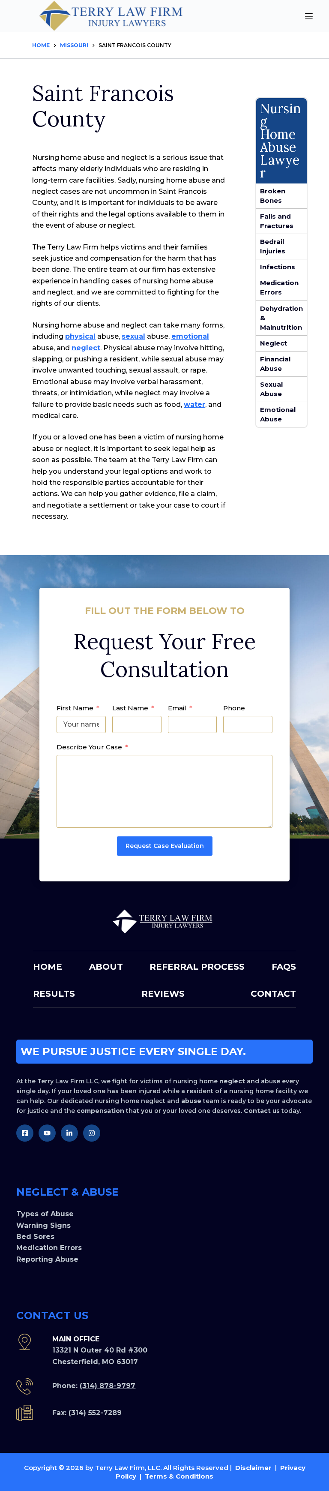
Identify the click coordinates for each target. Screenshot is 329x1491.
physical (80, 336)
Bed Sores (35, 1236)
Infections (277, 267)
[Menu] (309, 16)
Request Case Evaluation (165, 846)
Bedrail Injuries (272, 246)
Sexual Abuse (271, 389)
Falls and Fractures (276, 221)
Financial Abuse (275, 364)
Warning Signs (43, 1225)
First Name (75, 708)
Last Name (130, 708)
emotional (190, 336)
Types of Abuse (45, 1214)
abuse (191, 1101)
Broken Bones (272, 195)
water (194, 404)
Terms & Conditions (179, 1476)
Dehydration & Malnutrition (281, 317)
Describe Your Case (89, 747)
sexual (133, 336)
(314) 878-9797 (107, 1386)
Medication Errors (279, 287)
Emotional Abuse (278, 414)
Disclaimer (253, 1468)
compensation (100, 1111)
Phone (234, 708)
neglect (86, 348)
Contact (257, 1111)
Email (177, 708)
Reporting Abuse (47, 1259)
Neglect (273, 343)
